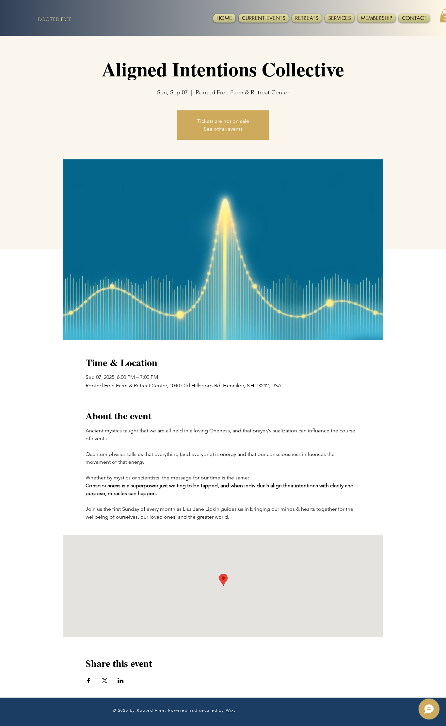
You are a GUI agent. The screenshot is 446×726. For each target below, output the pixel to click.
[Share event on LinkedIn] (121, 680)
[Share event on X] (105, 680)
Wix (230, 710)
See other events (223, 129)
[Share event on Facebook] (89, 680)
